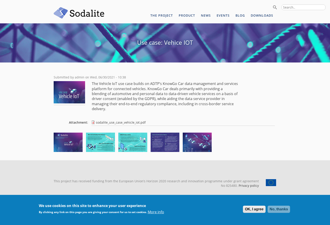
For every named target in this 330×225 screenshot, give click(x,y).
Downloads (262, 15)
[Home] (79, 13)
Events (223, 15)
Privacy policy (248, 185)
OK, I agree (254, 209)
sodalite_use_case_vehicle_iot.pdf (121, 122)
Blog (240, 15)
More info (156, 211)
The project (161, 15)
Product (187, 15)
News (206, 15)
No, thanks (279, 209)
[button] (68, 150)
